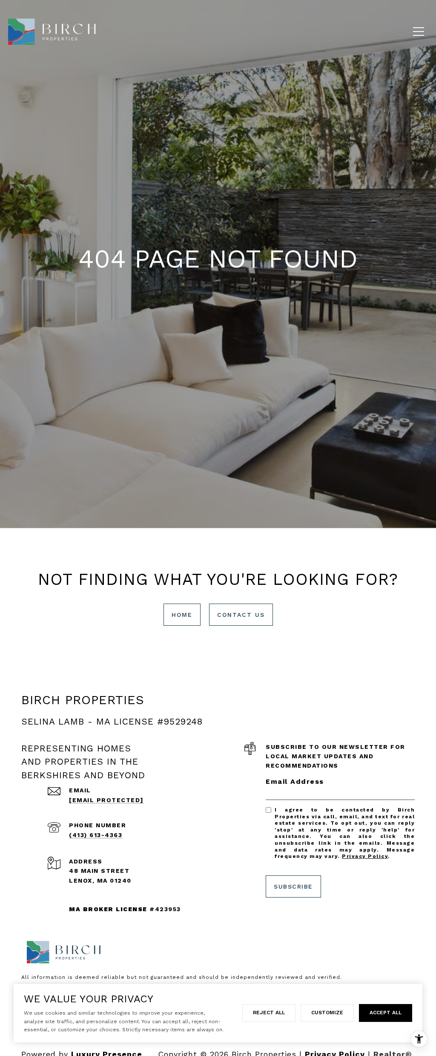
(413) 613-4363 (95, 835)
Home (182, 614)
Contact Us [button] (241, 614)
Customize (327, 1013)
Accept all (386, 1013)
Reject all (269, 1013)
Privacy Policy (365, 856)
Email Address (295, 781)
